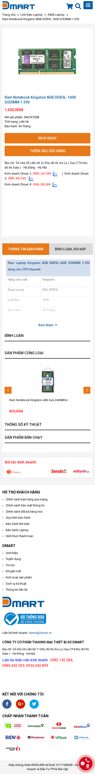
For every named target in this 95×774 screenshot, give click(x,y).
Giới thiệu (12, 553)
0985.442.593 (17, 178)
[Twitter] (34, 704)
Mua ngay (47, 138)
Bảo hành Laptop (17, 530)
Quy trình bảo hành (18, 517)
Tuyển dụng (13, 559)
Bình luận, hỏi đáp (70, 249)
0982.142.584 (42, 173)
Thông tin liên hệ (16, 589)
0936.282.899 (41, 184)
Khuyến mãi (13, 571)
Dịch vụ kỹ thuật (16, 583)
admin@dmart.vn (40, 633)
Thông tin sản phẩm (25, 249)
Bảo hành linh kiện (18, 524)
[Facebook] (7, 704)
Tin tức (10, 565)
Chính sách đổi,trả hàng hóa (24, 511)
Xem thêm (45, 325)
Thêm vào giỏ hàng (47, 151)
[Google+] (20, 704)
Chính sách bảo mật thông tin (25, 505)
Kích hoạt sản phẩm (19, 577)
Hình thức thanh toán (19, 536)
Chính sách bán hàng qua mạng (27, 499)
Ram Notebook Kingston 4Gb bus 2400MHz (38, 400)
